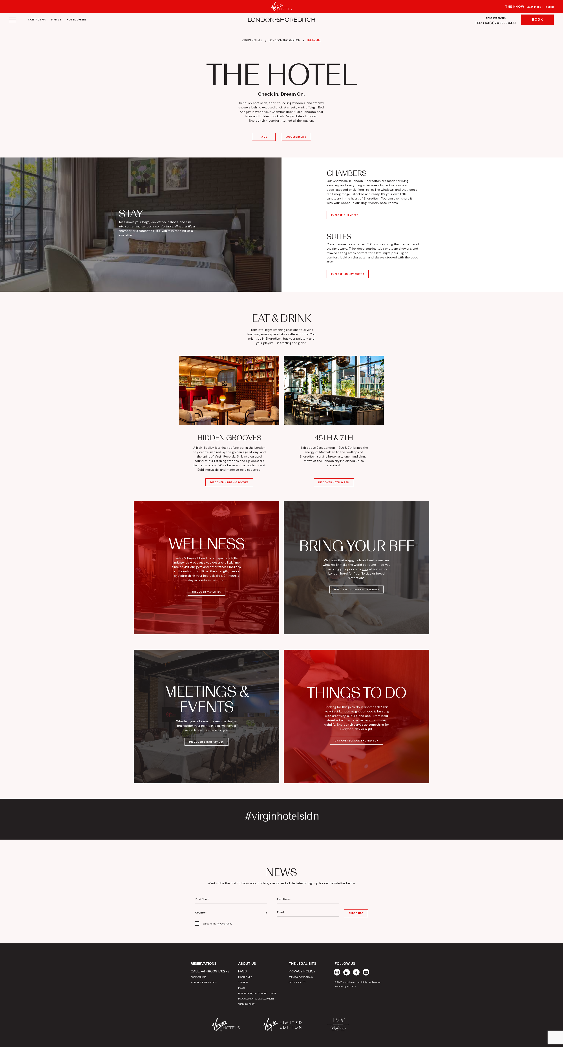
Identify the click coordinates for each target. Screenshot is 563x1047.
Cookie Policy (297, 982)
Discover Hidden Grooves (229, 482)
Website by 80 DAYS (345, 986)
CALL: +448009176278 (210, 971)
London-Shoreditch (284, 40)
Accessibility (296, 136)
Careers (243, 982)
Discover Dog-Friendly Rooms (356, 589)
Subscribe (356, 913)
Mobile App (245, 977)
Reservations (496, 21)
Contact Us (37, 19)
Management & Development (256, 998)
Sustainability (247, 1004)
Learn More (534, 7)
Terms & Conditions (301, 977)
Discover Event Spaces (206, 741)
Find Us (56, 19)
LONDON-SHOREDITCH (281, 20)
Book (537, 19)
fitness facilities (229, 567)
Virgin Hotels (252, 40)
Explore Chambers (344, 215)
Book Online (198, 977)
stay (365, 569)
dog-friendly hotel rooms (379, 203)
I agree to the (217, 923)
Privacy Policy (224, 923)
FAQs (263, 136)
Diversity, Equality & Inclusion (257, 993)
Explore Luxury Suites (347, 274)
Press (241, 988)
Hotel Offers (76, 19)
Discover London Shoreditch (356, 740)
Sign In (549, 7)
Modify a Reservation (204, 982)
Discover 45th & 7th (333, 482)
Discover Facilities (206, 591)
